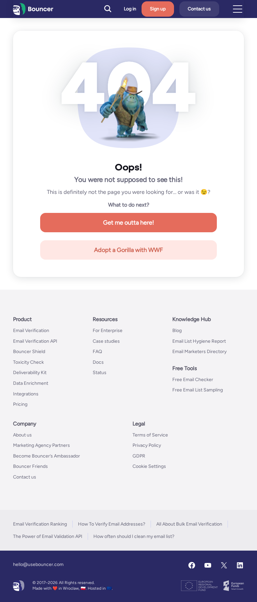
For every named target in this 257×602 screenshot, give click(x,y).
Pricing (20, 404)
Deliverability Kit (30, 372)
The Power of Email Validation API (47, 536)
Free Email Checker (192, 379)
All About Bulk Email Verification (189, 524)
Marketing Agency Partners (41, 445)
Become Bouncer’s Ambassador (46, 456)
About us (22, 435)
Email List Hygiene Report (199, 341)
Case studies (106, 341)
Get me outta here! (128, 222)
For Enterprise (107, 330)
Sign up (158, 9)
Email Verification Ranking (40, 524)
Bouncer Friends (30, 466)
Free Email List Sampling (197, 390)
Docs (98, 362)
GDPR (139, 456)
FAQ (97, 351)
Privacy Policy (147, 445)
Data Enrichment (30, 383)
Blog (177, 330)
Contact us (199, 9)
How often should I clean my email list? (133, 536)
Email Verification (31, 330)
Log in (130, 9)
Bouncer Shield (29, 351)
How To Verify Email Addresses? (111, 524)
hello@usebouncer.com (38, 564)
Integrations (25, 394)
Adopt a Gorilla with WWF (128, 250)
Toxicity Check (28, 362)
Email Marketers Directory (199, 351)
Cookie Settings (149, 466)
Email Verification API (35, 341)
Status (99, 372)
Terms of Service (150, 435)
